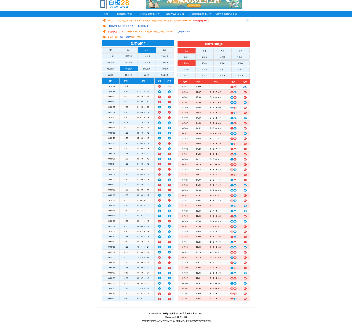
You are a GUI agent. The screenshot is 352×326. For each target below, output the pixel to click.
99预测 (111, 74)
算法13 (186, 75)
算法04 (240, 57)
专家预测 (146, 62)
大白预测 (146, 56)
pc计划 (111, 56)
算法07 (222, 63)
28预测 (146, 74)
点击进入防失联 (183, 31)
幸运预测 (128, 68)
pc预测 (170, 313)
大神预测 (164, 62)
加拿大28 (178, 313)
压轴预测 (164, 74)
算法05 (186, 63)
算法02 (204, 57)
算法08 (240, 63)
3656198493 (125, 37)
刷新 (169, 86)
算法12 (240, 69)
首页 (106, 13)
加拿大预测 (162, 313)
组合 (111, 50)
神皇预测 (128, 62)
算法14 (204, 75)
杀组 (129, 50)
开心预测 (164, 56)
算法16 (240, 75)
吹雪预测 (164, 68)
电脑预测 (110, 68)
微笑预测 (146, 68)
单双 (165, 50)
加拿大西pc (198, 313)
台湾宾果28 (188, 313)
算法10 (204, 69)
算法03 (222, 57)
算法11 (222, 69)
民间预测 (128, 74)
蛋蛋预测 (128, 56)
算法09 (186, 69)
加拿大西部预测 (124, 13)
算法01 (186, 57)
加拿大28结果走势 (175, 13)
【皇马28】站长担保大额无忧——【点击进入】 (128, 26)
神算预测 (110, 62)
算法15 (222, 75)
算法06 (204, 63)
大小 (146, 50)
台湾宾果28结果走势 (150, 13)
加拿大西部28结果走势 (200, 13)
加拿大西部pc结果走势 (226, 13)
